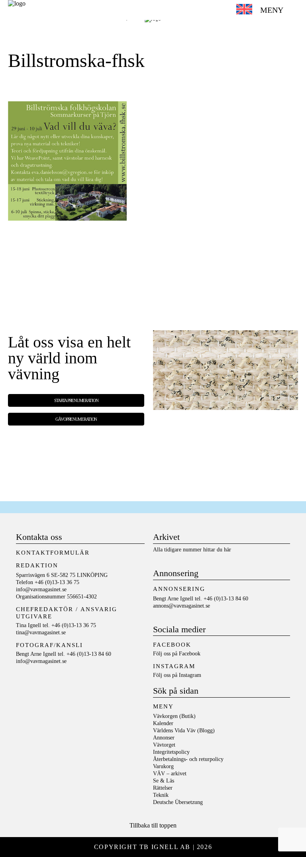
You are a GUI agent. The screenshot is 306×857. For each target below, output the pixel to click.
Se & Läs (163, 781)
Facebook (189, 654)
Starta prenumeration (76, 400)
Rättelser (163, 788)
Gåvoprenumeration (76, 419)
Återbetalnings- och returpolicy (188, 759)
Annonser (164, 738)
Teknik (161, 795)
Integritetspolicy (171, 752)
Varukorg (163, 766)
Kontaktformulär (53, 552)
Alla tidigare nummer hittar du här (192, 550)
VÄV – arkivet (169, 774)
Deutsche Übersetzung (178, 802)
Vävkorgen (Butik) (174, 716)
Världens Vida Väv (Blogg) (184, 730)
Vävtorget (164, 745)
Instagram (190, 675)
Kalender (163, 723)
